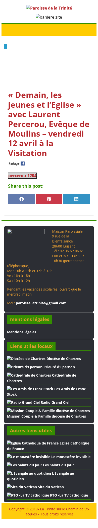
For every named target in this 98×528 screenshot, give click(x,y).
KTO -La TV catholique (68, 495)
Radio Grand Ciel (54, 402)
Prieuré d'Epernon (58, 366)
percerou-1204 (22, 175)
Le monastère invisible (70, 456)
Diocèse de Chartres (63, 358)
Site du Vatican (50, 486)
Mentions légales (21, 332)
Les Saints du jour (58, 465)
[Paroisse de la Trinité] (9, 29)
